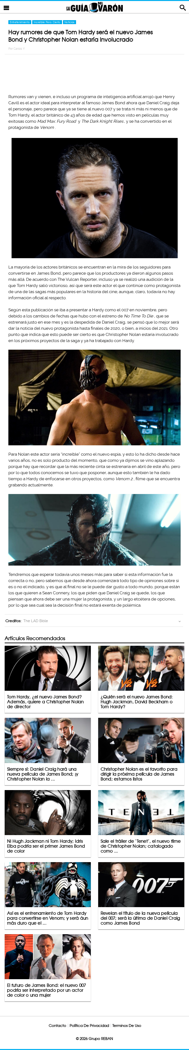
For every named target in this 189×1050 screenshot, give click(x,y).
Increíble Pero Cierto (47, 22)
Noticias (69, 22)
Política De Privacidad (89, 1025)
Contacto (57, 1025)
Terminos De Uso (126, 1025)
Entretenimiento (20, 22)
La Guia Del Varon (94, 7)
